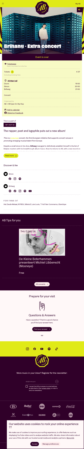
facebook (34, 349)
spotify (49, 348)
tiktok (56, 348)
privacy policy (46, 388)
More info (70, 438)
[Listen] (79, 9)
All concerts (41, 284)
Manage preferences (51, 444)
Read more (9, 155)
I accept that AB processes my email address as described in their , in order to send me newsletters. (43, 388)
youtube (41, 348)
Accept (34, 444)
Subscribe (56, 381)
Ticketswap (11, 64)
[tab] (40, 335)
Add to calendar (13, 110)
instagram (27, 348)
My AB (77, 3)
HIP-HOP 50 (9, 125)
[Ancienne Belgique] (42, 8)
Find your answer (41, 329)
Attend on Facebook (15, 113)
